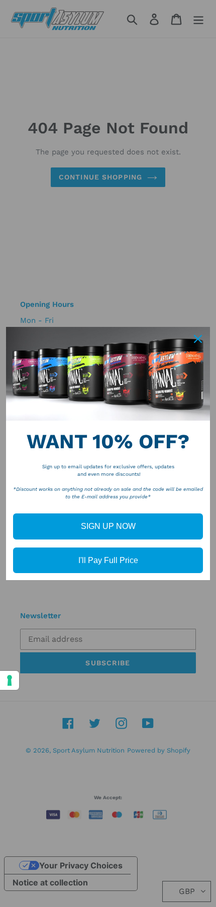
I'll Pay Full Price (108, 560)
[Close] (198, 339)
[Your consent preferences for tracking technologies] (9, 680)
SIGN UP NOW (108, 526)
